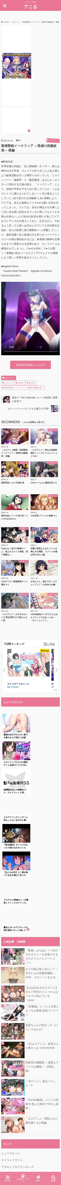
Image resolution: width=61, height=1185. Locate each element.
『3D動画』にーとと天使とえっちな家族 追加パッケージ (42, 1010)
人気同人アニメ (22, 1180)
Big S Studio (13, 686)
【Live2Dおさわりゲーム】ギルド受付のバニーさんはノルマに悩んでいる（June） (41, 993)
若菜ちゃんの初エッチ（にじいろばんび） (41, 1027)
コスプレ (9, 382)
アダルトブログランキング (17, 1166)
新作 (38, 1180)
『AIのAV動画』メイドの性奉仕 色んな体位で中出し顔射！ (42, 1104)
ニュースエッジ (10, 1153)
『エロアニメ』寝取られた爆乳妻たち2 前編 (41, 1120)
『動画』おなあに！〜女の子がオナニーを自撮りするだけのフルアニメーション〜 (41, 956)
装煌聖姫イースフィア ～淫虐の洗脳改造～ (24, 387)
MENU (8, 1180)
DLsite (49, 644)
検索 (53, 1180)
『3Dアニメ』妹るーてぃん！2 (40, 1083)
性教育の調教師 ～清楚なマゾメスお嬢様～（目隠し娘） (41, 1066)
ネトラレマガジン (12, 1160)
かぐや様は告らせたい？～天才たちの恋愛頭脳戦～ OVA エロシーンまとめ (41, 973)
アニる (30, 6)
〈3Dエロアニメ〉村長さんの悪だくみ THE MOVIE (42, 1045)
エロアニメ (10, 377)
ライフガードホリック (18, 683)
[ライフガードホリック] (28, 665)
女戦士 (21, 382)
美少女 (32, 382)
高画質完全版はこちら (29, 364)
